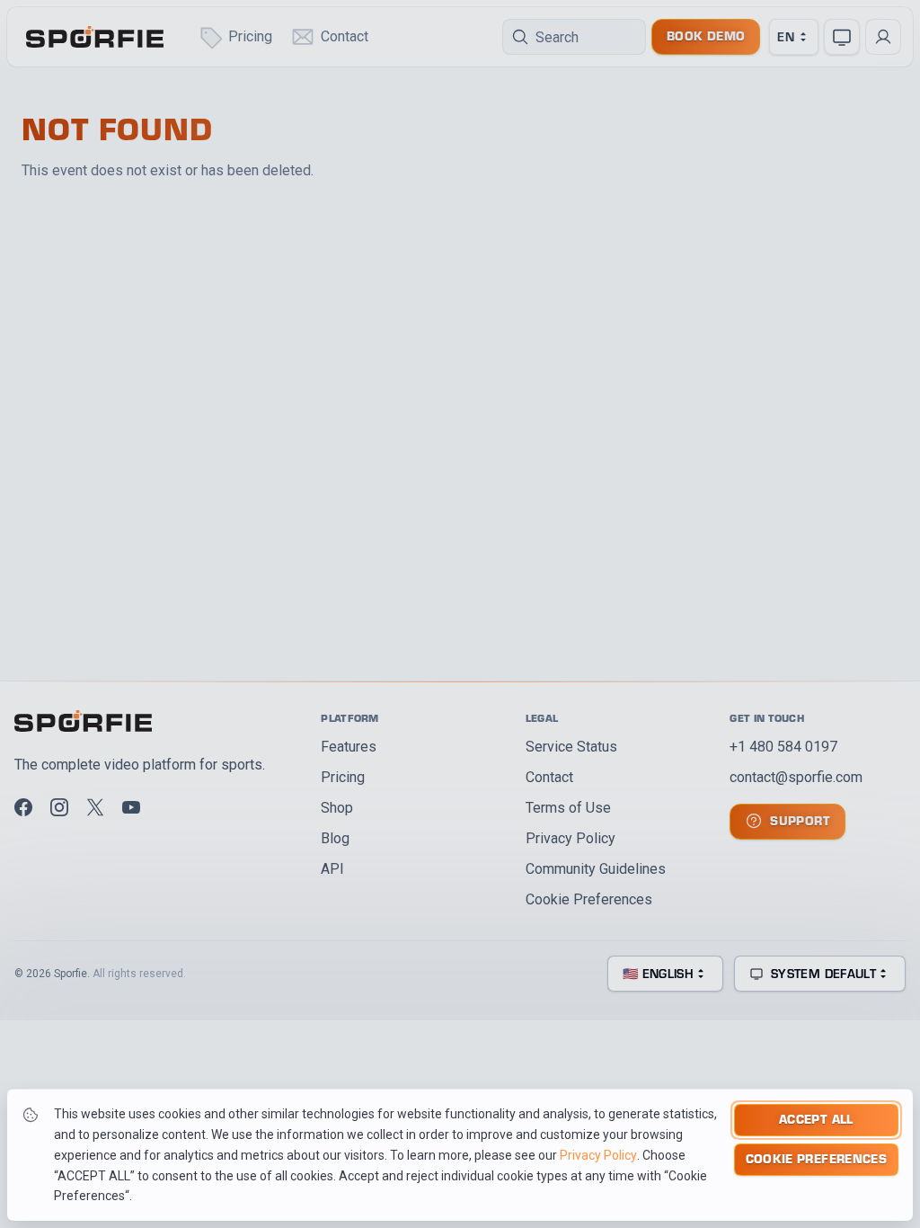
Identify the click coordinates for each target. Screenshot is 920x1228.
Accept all (816, 1118)
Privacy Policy (598, 1155)
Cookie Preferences (816, 1158)
